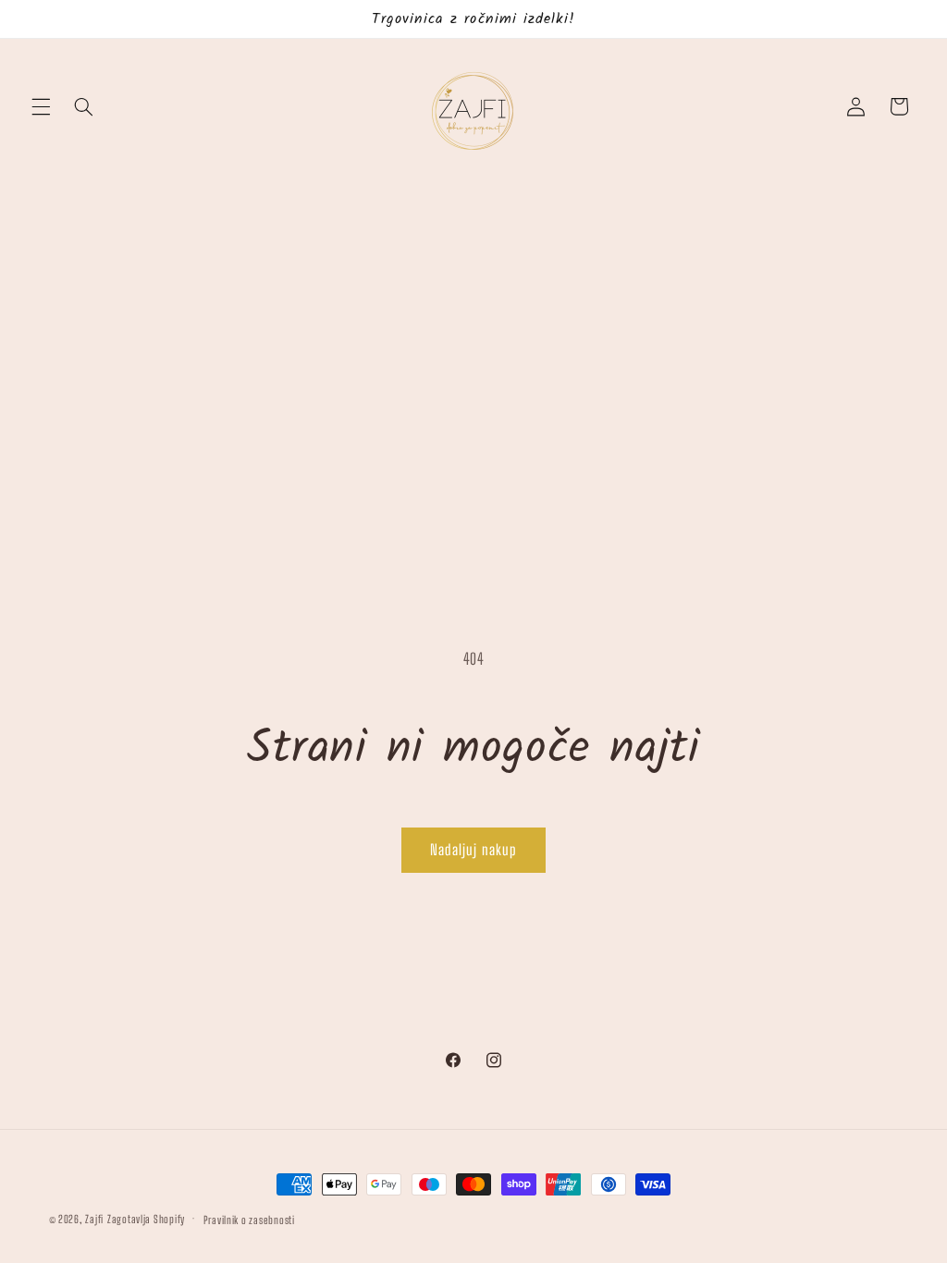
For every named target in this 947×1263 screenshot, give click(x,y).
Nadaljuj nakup (473, 849)
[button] (40, 106)
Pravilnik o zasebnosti (249, 1220)
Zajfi (94, 1219)
